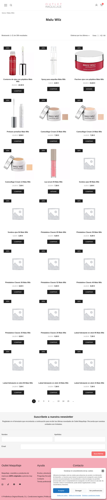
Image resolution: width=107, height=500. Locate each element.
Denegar (78, 491)
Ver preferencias (95, 491)
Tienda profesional (44, 481)
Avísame (89, 89)
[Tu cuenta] (96, 5)
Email (4, 446)
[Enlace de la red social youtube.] (20, 484)
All (104, 35)
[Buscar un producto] (11, 5)
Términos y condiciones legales (91, 495)
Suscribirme (98, 454)
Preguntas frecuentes (45, 476)
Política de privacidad (75, 495)
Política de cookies (62, 495)
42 (101, 35)
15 (68, 401)
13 (58, 401)
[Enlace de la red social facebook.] (14, 484)
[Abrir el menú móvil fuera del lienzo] (5, 5)
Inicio (4, 13)
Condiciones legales (35, 496)
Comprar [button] (18, 91)
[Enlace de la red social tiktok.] (8, 484)
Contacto (40, 479)
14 (63, 401)
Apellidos (57, 434)
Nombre (5, 434)
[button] (103, 471)
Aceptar (61, 491)
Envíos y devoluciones (45, 473)
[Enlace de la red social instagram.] (2, 484)
